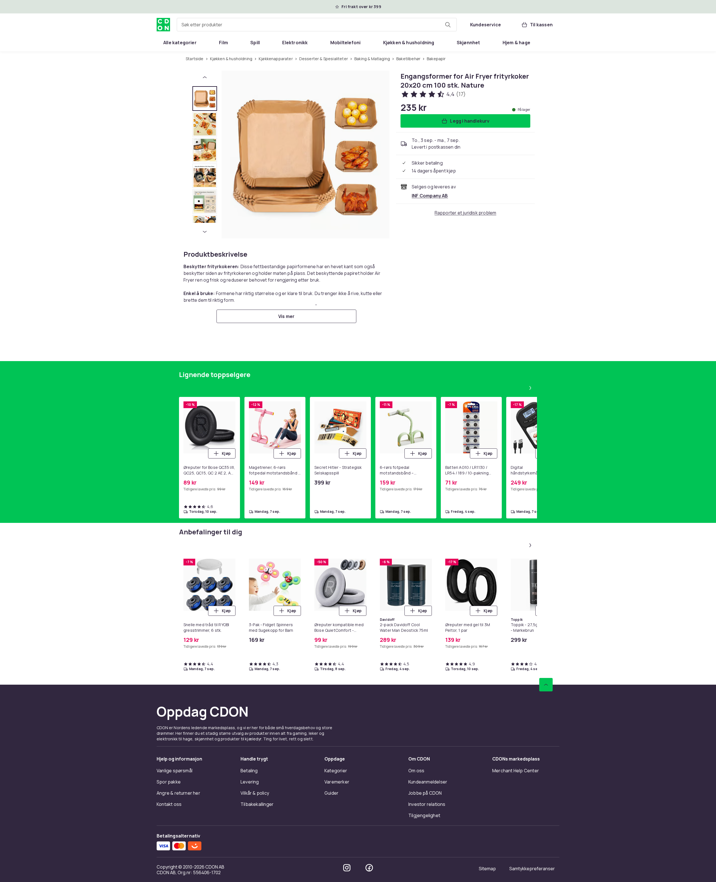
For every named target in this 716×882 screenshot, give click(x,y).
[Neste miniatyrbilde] (204, 231)
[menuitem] (180, 42)
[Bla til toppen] (546, 698)
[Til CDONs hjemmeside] (163, 24)
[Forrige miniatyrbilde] (204, 77)
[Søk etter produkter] (447, 24)
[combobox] (317, 24)
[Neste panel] (530, 401)
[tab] (204, 98)
